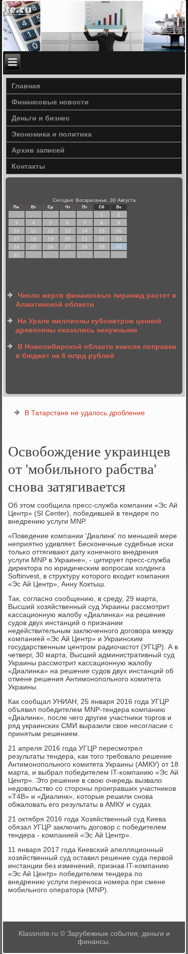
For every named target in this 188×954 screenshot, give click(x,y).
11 (33, 230)
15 (102, 230)
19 (51, 239)
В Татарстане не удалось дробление (85, 413)
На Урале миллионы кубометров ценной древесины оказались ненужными (88, 325)
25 (34, 247)
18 (34, 239)
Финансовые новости (50, 102)
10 (17, 230)
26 (51, 247)
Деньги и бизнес (41, 118)
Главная (26, 86)
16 (119, 230)
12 (51, 230)
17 (17, 239)
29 (102, 247)
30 (119, 247)
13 (68, 230)
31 (17, 255)
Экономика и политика (52, 134)
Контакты (28, 166)
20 (68, 239)
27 (68, 247)
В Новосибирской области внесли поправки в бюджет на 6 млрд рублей (96, 351)
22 (102, 239)
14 (85, 230)
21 (85, 239)
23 (119, 239)
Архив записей (38, 150)
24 (17, 247)
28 (85, 247)
